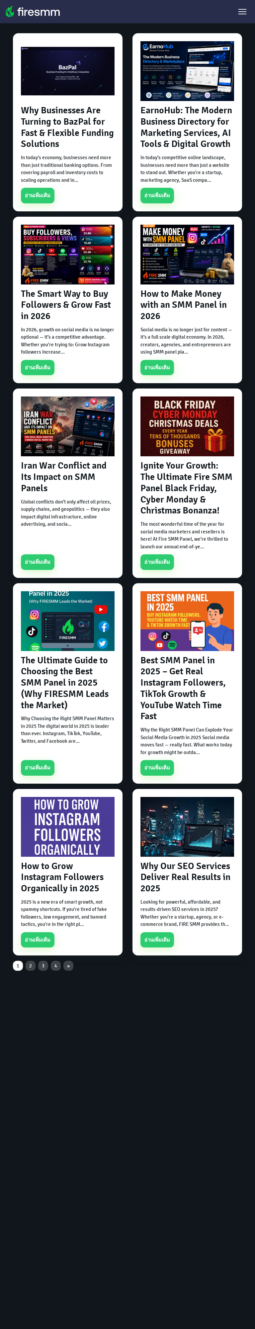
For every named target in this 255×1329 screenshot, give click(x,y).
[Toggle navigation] (242, 11)
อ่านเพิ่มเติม (37, 195)
